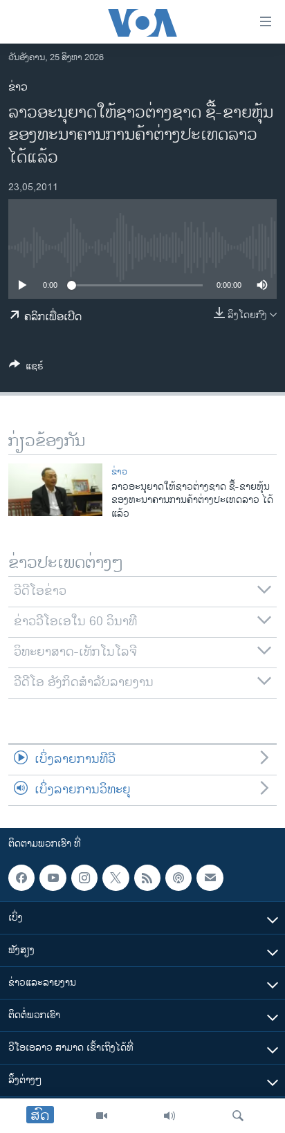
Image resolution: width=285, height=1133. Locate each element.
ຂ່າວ (18, 87)
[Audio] (169, 1115)
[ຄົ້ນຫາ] (238, 1115)
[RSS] (147, 878)
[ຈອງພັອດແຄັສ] (209, 878)
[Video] (101, 1115)
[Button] (26, 368)
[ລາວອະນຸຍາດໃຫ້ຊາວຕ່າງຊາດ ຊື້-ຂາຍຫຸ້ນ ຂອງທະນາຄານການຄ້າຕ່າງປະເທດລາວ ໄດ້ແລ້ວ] (55, 489)
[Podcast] (178, 878)
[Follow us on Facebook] (21, 878)
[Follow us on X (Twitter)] (115, 878)
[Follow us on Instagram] (84, 878)
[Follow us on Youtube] (52, 878)
